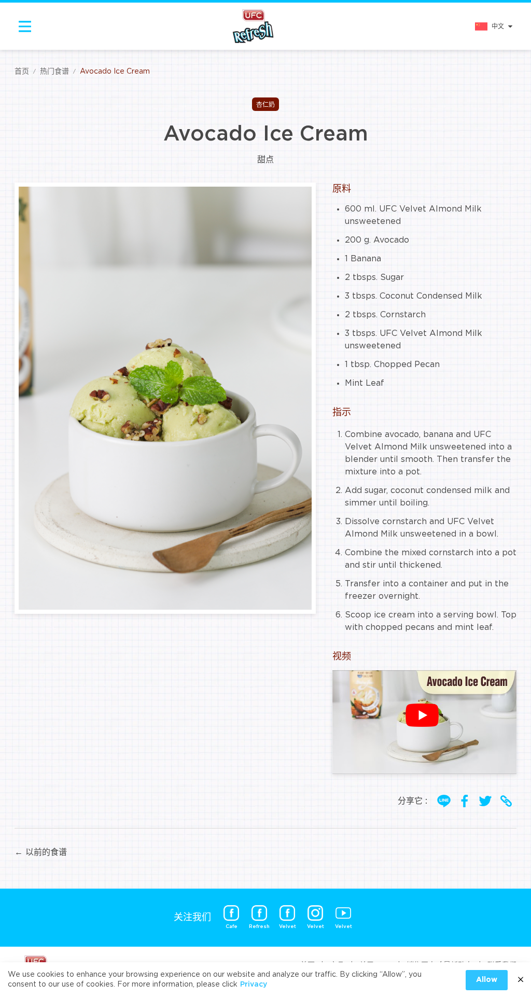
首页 (22, 71)
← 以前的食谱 (41, 852)
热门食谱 (54, 71)
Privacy (253, 984)
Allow (486, 979)
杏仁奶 (265, 105)
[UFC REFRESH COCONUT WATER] (253, 26)
